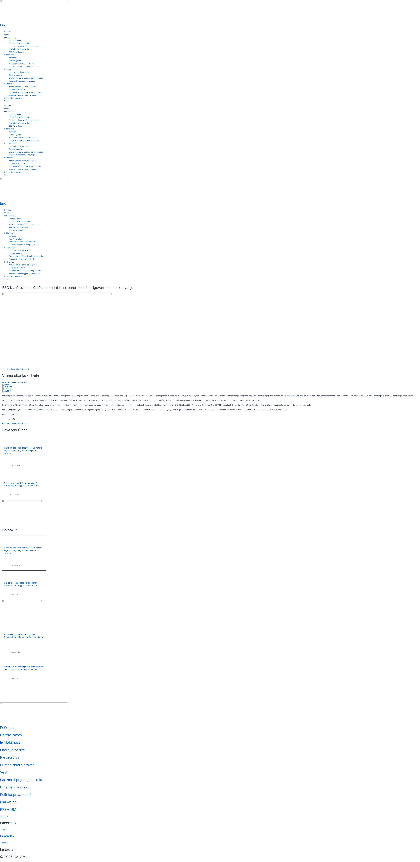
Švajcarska (24, 644)
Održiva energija (15, 75)
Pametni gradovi (15, 61)
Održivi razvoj (10, 37)
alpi (10, 641)
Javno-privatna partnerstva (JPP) (23, 86)
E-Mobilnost (9, 55)
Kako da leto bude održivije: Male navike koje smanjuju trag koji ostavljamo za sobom (23, 450)
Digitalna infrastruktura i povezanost (24, 66)
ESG (13, 419)
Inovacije (12, 58)
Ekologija (12, 458)
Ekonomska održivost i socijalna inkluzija (26, 78)
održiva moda (32, 490)
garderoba (13, 490)
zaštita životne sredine (25, 461)
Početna (7, 32)
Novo (6, 34)
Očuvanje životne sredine (19, 43)
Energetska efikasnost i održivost (23, 63)
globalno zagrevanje (26, 641)
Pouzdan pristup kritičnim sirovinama (24, 46)
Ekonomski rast (15, 40)
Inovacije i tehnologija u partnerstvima (24, 95)
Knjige (20, 490)
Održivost (12, 461)
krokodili (12, 674)
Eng (3, 25)
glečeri (15, 641)
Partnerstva (9, 84)
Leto (18, 458)
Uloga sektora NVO (17, 89)
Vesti (6, 101)
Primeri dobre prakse (13, 98)
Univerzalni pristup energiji (20, 72)
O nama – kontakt (14, 787)
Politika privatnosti (15, 795)
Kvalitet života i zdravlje (19, 49)
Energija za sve (10, 69)
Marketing (8, 802)
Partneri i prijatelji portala (21, 780)
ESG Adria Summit (16, 52)
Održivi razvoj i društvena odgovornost (25, 92)
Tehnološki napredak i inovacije (22, 81)
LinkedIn (7, 836)
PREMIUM (8, 809)
